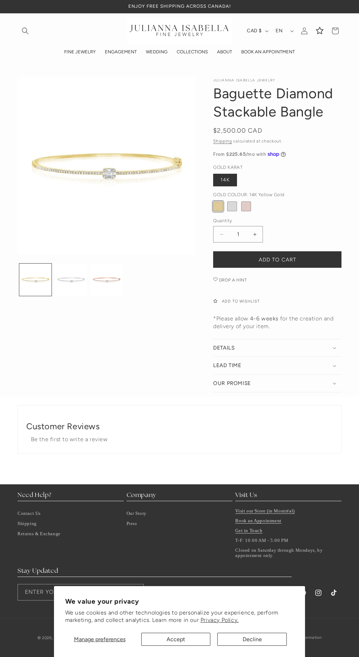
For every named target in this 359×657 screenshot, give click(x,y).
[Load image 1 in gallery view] (35, 280)
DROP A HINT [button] (232, 280)
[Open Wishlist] (319, 31)
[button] (25, 31)
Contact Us (29, 513)
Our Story (137, 513)
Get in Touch (248, 530)
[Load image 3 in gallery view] (106, 280)
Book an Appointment (258, 520)
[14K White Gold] (232, 206)
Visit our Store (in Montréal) (264, 510)
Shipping (222, 141)
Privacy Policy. (220, 620)
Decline (252, 639)
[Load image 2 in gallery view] (71, 280)
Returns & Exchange (39, 533)
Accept (176, 639)
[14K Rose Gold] (246, 206)
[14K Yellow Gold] (218, 206)
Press (132, 523)
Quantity (222, 220)
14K (225, 180)
